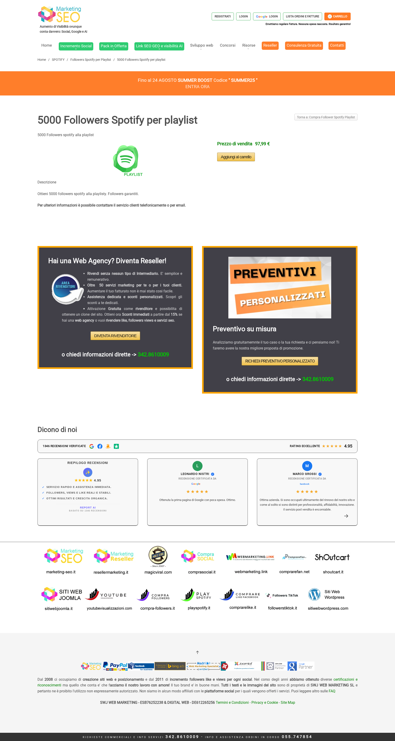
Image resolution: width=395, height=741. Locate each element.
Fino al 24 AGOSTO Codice (197, 80)
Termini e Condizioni (232, 702)
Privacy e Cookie (264, 702)
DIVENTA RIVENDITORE (115, 335)
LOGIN (243, 16)
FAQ (332, 691)
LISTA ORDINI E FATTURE (302, 16)
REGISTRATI (223, 16)
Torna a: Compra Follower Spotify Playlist (326, 117)
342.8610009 (153, 354)
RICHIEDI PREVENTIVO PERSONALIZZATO (280, 361)
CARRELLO (337, 16)
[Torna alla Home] (63, 19)
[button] (346, 516)
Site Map (288, 702)
